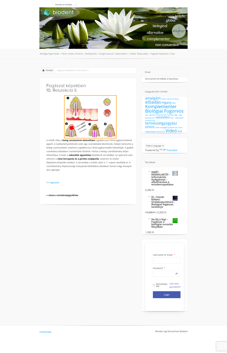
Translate (171, 150)
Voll (180, 131)
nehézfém (163, 117)
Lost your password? (175, 285)
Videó (171, 130)
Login (166, 294)
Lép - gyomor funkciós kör (155, 115)
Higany (166, 102)
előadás (153, 102)
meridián (170, 115)
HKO (174, 103)
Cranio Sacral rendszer (170, 99)
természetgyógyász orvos (161, 125)
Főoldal (49, 70)
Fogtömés (54, 182)
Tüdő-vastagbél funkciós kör (166, 127)
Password (159, 268)
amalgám (153, 98)
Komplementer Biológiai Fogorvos (164, 108)
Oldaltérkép (45, 331)
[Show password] (176, 273)
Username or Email (164, 255)
